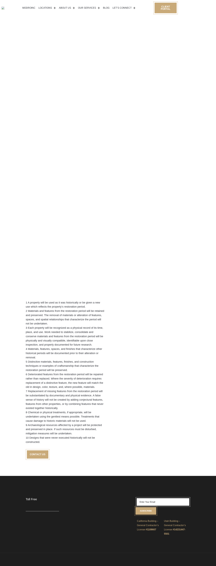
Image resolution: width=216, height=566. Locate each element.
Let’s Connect (122, 8)
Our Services (87, 8)
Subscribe (146, 511)
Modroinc (28, 8)
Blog (106, 8)
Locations (45, 8)
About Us (65, 8)
